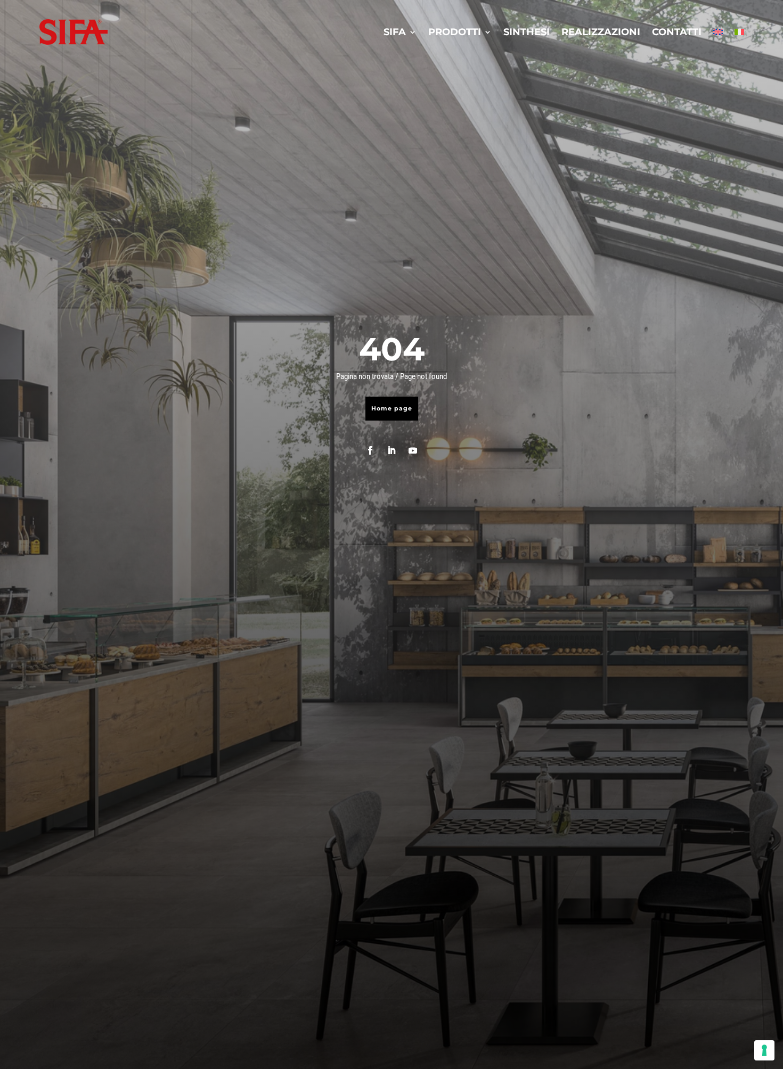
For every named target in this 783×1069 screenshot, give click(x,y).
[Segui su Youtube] (412, 450)
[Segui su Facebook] (370, 450)
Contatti (677, 32)
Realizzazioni (600, 32)
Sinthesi (526, 32)
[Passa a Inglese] (718, 32)
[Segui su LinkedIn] (391, 450)
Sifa (395, 32)
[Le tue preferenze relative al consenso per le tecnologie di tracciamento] (764, 1050)
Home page (391, 408)
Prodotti (454, 32)
